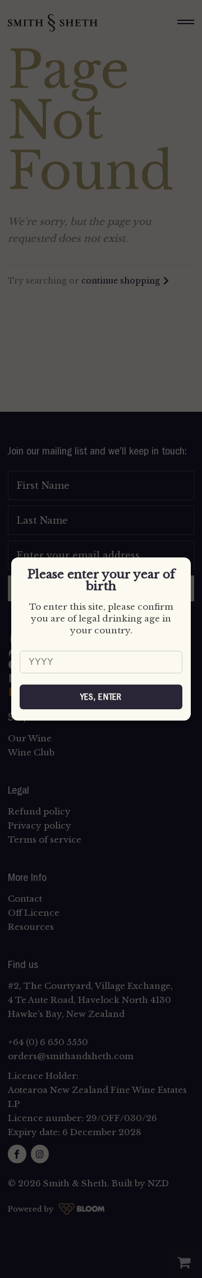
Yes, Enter (101, 696)
